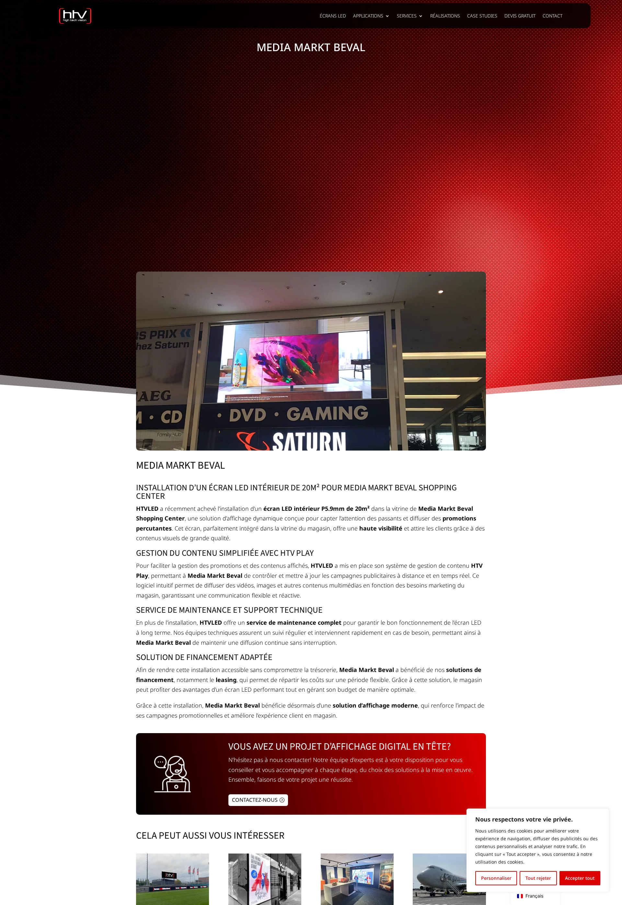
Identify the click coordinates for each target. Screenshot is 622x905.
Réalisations (445, 16)
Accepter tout (579, 878)
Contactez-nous (255, 799)
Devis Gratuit (520, 16)
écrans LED (333, 16)
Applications (368, 16)
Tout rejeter (538, 878)
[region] (537, 850)
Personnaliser (496, 878)
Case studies (482, 16)
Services (407, 16)
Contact (552, 16)
